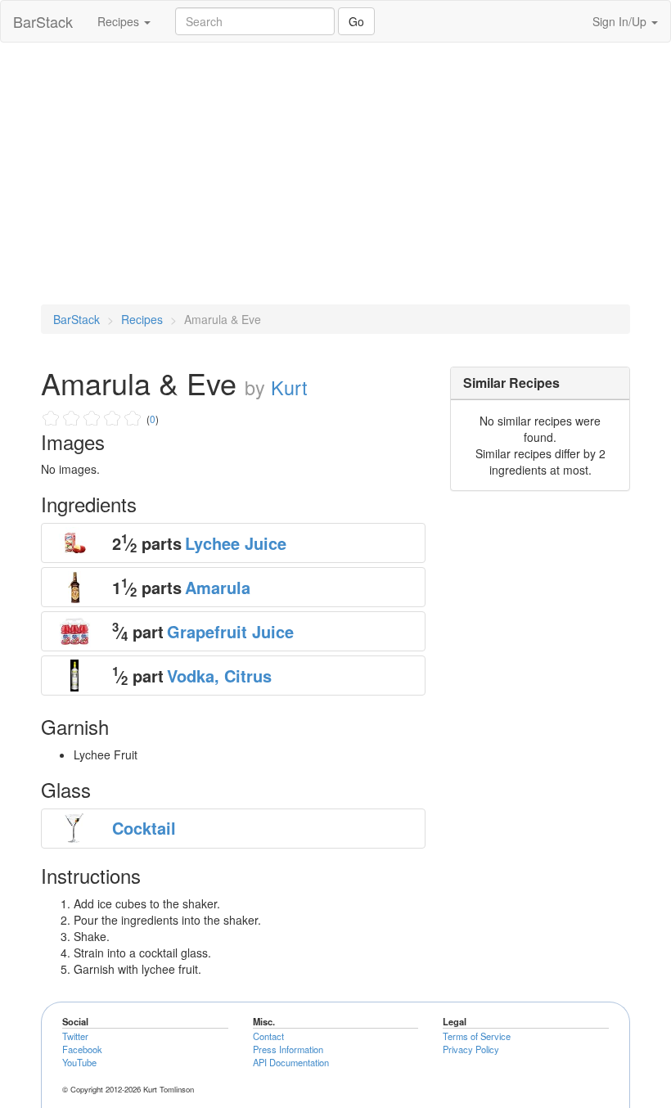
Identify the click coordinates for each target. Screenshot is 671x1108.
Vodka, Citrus (219, 675)
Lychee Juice (235, 543)
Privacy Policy (471, 1049)
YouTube (79, 1062)
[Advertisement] (335, 173)
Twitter (75, 1036)
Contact (268, 1036)
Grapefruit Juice (230, 631)
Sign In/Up (621, 21)
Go (356, 21)
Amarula (217, 587)
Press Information (288, 1049)
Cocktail (144, 828)
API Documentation (291, 1062)
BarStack (43, 21)
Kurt (289, 387)
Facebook (82, 1049)
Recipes (119, 21)
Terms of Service (477, 1036)
